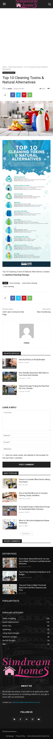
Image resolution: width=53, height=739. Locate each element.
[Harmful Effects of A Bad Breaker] (9, 363)
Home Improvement (15, 67)
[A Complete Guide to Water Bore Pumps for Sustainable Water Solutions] (9, 511)
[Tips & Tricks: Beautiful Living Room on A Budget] (9, 576)
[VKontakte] (38, 719)
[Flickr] (26, 719)
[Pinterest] (24, 94)
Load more (26, 533)
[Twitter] (18, 94)
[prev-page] (4, 399)
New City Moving (44, 312)
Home (4, 67)
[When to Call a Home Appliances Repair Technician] (9, 524)
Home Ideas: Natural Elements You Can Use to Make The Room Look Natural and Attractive (34, 561)
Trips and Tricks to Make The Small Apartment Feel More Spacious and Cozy (32, 587)
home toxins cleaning (29, 283)
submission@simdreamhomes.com (26, 702)
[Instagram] (32, 719)
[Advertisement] (26, 35)
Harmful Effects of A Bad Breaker (32, 360)
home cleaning (15, 283)
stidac (10, 89)
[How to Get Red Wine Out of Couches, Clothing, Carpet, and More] (9, 497)
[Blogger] (14, 719)
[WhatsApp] (29, 94)
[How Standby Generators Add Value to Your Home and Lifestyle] (9, 377)
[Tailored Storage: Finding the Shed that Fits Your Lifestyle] (9, 390)
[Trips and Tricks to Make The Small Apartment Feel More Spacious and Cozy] (9, 589)
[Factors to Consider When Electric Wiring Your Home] (9, 483)
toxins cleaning (8, 286)
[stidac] (4, 88)
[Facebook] (12, 94)
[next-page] (7, 399)
